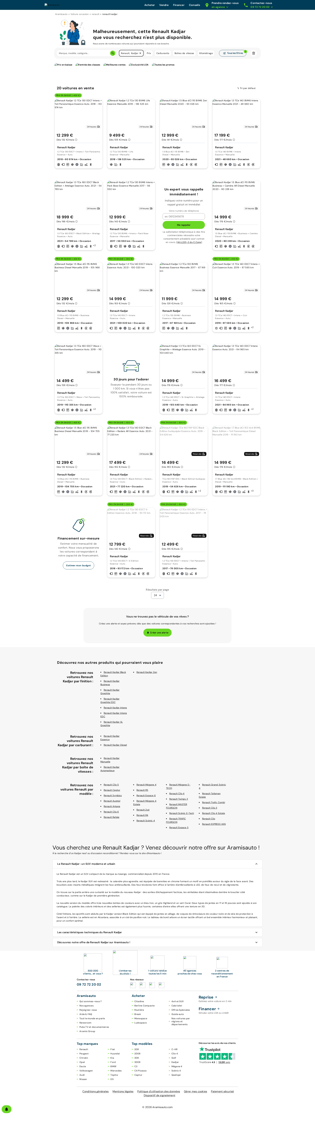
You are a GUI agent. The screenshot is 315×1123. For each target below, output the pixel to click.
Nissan (83, 1079)
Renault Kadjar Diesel (115, 744)
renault (95, 14)
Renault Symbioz (113, 795)
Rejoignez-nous (88, 1009)
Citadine (139, 1001)
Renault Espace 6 (146, 795)
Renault (83, 1049)
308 (136, 1057)
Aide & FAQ (85, 1014)
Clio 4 (174, 1053)
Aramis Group (87, 1031)
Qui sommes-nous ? (90, 1001)
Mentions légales (123, 1091)
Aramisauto (61, 14)
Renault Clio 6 (111, 811)
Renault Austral (112, 800)
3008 (137, 1062)
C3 (135, 1066)
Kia (112, 1057)
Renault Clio (208, 818)
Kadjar (175, 1062)
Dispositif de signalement (159, 1095)
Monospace (140, 1018)
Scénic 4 (176, 1070)
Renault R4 (142, 815)
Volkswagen (86, 1070)
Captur (138, 1074)
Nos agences (86, 1005)
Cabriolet (176, 1005)
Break (137, 1014)
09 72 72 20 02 (89, 984)
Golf (173, 1057)
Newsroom (85, 1022)
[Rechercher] (112, 53)
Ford (113, 1062)
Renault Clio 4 (177, 793)
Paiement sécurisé (222, 1091)
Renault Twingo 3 (178, 798)
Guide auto (177, 1014)
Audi (82, 1074)
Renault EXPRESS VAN (214, 824)
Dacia (82, 1066)
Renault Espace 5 (179, 827)
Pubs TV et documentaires (94, 1026)
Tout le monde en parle (92, 1018)
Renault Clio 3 (209, 807)
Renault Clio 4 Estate (213, 813)
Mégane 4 (176, 1066)
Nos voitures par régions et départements (180, 1021)
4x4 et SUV (177, 1001)
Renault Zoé (142, 809)
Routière (139, 1009)
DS (112, 1079)
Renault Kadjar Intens (115, 707)
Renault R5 (142, 790)
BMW (113, 1066)
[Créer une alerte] (6, 1109)
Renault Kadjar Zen (146, 672)
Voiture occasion (80, 14)
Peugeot (84, 1053)
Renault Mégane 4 (146, 784)
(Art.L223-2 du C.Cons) (189, 242)
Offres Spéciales (180, 1009)
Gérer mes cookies (195, 1091)
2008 (137, 1053)
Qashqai (176, 1074)
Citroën (83, 1057)
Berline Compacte (144, 1005)
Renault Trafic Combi (213, 802)
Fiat (112, 1049)
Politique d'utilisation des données (158, 1091)
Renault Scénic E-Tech (181, 813)
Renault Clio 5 (111, 784)
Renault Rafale (111, 817)
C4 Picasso (140, 1070)
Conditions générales (95, 1091)
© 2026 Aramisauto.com (157, 1107)
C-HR (174, 1049)
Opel (82, 1062)
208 (136, 1049)
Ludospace (140, 1022)
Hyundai (115, 1053)
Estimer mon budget (78, 565)
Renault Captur (112, 790)
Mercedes (116, 1070)
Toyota (114, 1074)
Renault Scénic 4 (145, 820)
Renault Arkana (112, 806)
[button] (140, 53)
